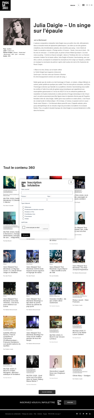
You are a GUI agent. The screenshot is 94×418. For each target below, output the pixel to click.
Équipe (45, 414)
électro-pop (7, 54)
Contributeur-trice (30, 214)
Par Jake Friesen (7, 276)
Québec (9, 49)
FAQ (35, 414)
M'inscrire (70, 402)
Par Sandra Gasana (54, 306)
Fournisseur (28, 216)
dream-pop (22, 52)
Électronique (7, 365)
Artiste (27, 218)
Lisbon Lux (11, 50)
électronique (12, 190)
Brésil (52, 295)
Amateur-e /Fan (29, 212)
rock (5, 263)
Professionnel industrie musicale (34, 209)
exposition (30, 372)
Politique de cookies (27, 414)
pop (27, 263)
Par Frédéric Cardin (77, 305)
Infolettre (39, 414)
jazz (16, 54)
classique (6, 226)
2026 (80, 297)
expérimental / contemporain (8, 192)
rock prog (21, 54)
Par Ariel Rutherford (31, 384)
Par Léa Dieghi (76, 202)
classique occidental (10, 225)
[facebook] (87, 5)
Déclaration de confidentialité (13, 414)
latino (5, 190)
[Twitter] (83, 414)
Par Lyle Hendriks (77, 234)
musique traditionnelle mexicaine (11, 195)
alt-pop (15, 52)
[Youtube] (91, 5)
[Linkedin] (90, 414)
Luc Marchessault (41, 40)
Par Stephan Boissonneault (79, 273)
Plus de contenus (47, 392)
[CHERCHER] (79, 5)
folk (13, 54)
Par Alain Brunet (7, 241)
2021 (9, 56)
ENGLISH (72, 5)
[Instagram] (89, 5)
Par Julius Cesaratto (8, 205)
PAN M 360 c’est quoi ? (54, 414)
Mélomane (28, 207)
